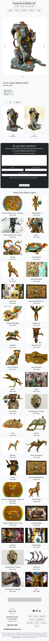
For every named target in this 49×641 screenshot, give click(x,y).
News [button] (38, 10)
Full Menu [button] (24, 10)
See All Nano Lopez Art (24, 599)
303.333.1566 (22, 148)
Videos (37, 623)
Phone (35, 167)
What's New (30, 623)
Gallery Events (40, 619)
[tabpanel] (24, 123)
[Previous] (5, 46)
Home (30, 616)
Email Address (24, 172)
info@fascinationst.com (27, 151)
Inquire (18, 102)
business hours (37, 148)
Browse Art (42, 616)
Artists (35, 616)
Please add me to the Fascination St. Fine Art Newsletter (24, 178)
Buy (10, 102)
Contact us (43, 623)
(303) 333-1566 (12, 625)
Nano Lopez (8, 85)
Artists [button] (10, 10)
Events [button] (32, 10)
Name (12, 167)
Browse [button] (17, 10)
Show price (11, 94)
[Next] (44, 46)
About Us (32, 619)
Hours (36, 626)
